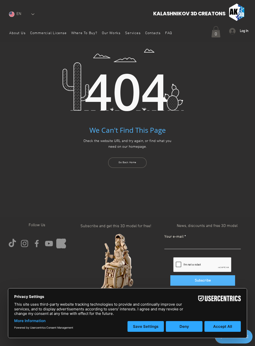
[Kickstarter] (61, 243)
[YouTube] (49, 243)
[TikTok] (12, 243)
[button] (48, 33)
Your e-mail (174, 237)
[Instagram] (24, 243)
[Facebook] (37, 243)
